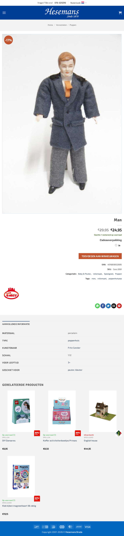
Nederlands (75, 3)
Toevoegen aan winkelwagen (100, 256)
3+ (69, 362)
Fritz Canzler (74, 347)
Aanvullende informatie (16, 324)
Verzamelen (61, 25)
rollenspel (97, 274)
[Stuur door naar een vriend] (113, 305)
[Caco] (11, 294)
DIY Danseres (8, 440)
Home (50, 25)
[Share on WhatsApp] (97, 305)
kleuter (78, 370)
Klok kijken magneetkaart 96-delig (19, 505)
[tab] (16, 324)
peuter (71, 370)
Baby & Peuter (84, 274)
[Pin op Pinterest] (119, 305)
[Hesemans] (62, 13)
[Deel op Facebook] (102, 305)
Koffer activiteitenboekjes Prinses (60, 440)
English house (90, 440)
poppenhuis (73, 340)
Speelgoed (108, 274)
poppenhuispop (115, 278)
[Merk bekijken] (37, 433)
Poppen (73, 25)
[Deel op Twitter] (108, 305)
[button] (4, 12)
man (93, 278)
